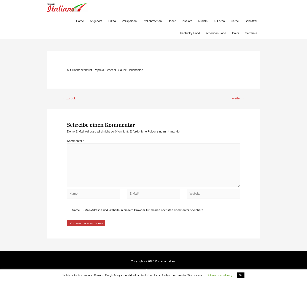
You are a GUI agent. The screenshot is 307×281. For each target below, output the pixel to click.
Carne (235, 21)
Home (80, 21)
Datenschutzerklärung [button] (219, 275)
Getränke (251, 33)
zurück (69, 98)
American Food (216, 33)
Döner (172, 21)
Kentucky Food (190, 33)
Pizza (112, 21)
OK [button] (240, 275)
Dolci (235, 33)
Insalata (187, 21)
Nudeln (203, 21)
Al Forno (219, 21)
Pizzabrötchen (152, 21)
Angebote (96, 21)
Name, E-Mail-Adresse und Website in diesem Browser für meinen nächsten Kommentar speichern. (138, 210)
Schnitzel (251, 21)
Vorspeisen (129, 21)
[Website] (213, 194)
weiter (238, 98)
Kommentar (75, 141)
